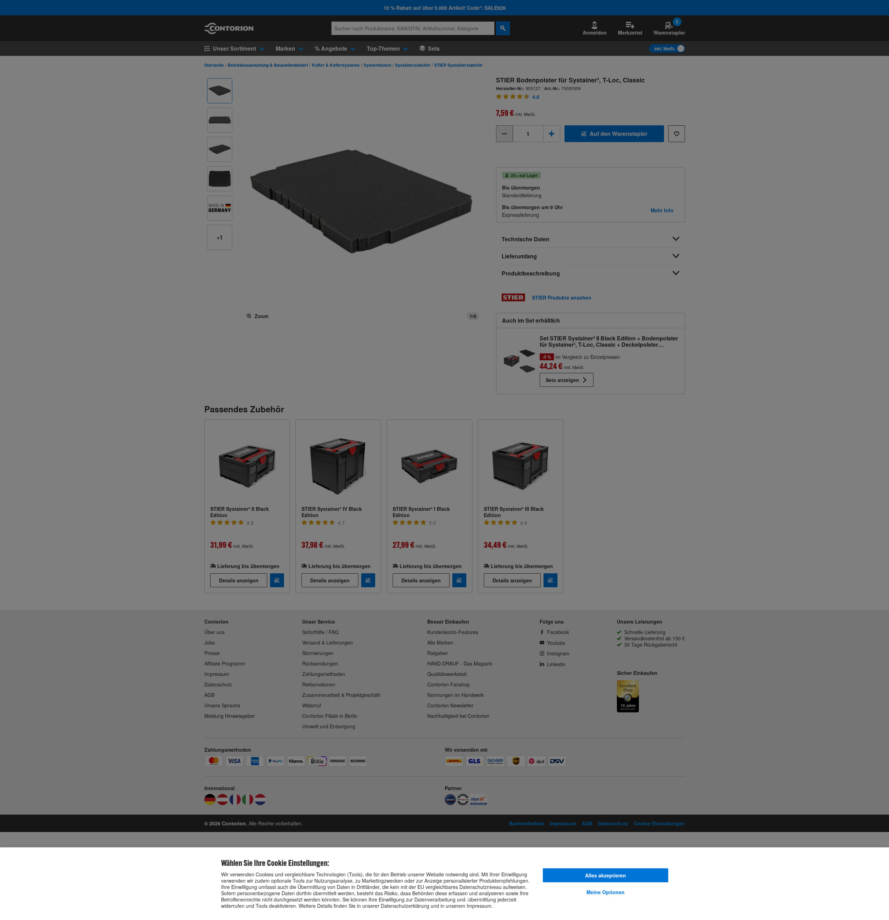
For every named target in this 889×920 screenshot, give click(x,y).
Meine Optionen (605, 892)
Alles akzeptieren (605, 875)
